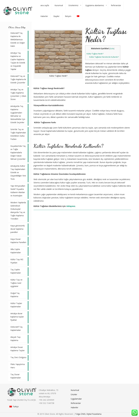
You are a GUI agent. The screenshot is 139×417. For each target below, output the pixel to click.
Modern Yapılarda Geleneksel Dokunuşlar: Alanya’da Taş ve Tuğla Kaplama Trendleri (18, 210)
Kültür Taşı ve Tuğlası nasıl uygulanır (16, 282)
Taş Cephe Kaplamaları (15, 271)
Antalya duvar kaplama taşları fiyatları (17, 316)
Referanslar (76, 403)
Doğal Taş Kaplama (15, 295)
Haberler (74, 407)
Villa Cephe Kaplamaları (15, 251)
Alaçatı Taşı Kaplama (15, 339)
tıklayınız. (71, 206)
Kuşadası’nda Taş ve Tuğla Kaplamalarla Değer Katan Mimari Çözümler (18, 152)
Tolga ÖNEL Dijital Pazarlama (88, 414)
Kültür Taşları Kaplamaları (16, 305)
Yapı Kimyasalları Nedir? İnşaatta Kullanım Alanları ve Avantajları (17, 191)
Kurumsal (75, 390)
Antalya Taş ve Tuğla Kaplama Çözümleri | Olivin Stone (18, 94)
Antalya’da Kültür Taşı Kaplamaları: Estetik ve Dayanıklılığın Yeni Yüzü (18, 172)
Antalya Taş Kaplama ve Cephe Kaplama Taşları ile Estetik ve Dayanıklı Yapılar (17, 61)
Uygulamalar (76, 398)
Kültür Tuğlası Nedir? (95, 53)
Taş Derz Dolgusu (18, 357)
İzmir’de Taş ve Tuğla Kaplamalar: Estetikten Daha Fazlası (18, 134)
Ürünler (74, 394)
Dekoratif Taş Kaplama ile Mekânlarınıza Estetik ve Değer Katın (17, 39)
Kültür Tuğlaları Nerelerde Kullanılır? (104, 57)
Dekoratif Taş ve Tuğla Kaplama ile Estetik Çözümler (18, 79)
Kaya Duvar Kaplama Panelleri (18, 241)
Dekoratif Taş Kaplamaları (16, 328)
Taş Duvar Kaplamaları (15, 376)
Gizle (112, 48)
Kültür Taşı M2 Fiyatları (16, 261)
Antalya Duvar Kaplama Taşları (17, 349)
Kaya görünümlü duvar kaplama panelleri (17, 228)
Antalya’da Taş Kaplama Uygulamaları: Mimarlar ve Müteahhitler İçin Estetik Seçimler (17, 114)
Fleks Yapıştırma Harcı (17, 366)
